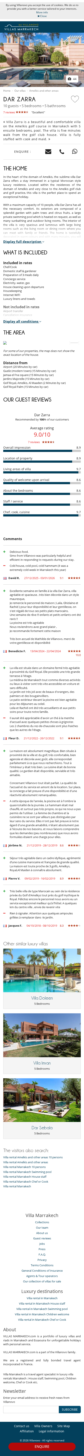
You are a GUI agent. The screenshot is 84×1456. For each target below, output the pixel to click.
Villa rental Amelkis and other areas (25, 1162)
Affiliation (27, 1431)
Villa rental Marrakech (17, 1186)
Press (42, 1249)
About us (42, 1233)
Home (7, 90)
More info (42, 12)
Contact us (21, 1426)
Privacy (42, 1260)
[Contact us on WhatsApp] (75, 151)
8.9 (78, 447)
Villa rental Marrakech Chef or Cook (25, 1181)
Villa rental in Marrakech (42, 1298)
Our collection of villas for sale (42, 1281)
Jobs (42, 1244)
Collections (42, 1222)
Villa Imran (42, 1063)
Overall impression (17, 447)
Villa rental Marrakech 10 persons (24, 1167)
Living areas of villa (17, 469)
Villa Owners (43, 1426)
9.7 (78, 469)
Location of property (17, 458)
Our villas (20, 90)
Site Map (63, 1426)
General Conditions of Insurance (42, 1271)
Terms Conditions (42, 1265)
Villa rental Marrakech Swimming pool (27, 1172)
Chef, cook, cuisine (16, 512)
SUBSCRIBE (70, 1409)
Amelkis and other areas (44, 90)
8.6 (78, 480)
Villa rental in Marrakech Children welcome (42, 1314)
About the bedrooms (18, 490)
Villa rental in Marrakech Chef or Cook (42, 1320)
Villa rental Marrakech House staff (24, 1177)
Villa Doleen (42, 998)
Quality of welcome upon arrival (26, 480)
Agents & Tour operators (42, 1276)
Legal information (51, 1431)
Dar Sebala (42, 1127)
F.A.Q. (42, 1254)
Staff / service (13, 501)
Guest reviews (42, 1238)
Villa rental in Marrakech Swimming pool (42, 1309)
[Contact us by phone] (61, 151)
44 (74, 79)
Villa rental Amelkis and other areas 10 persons (33, 1157)
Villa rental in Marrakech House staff (42, 1303)
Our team (42, 1228)
